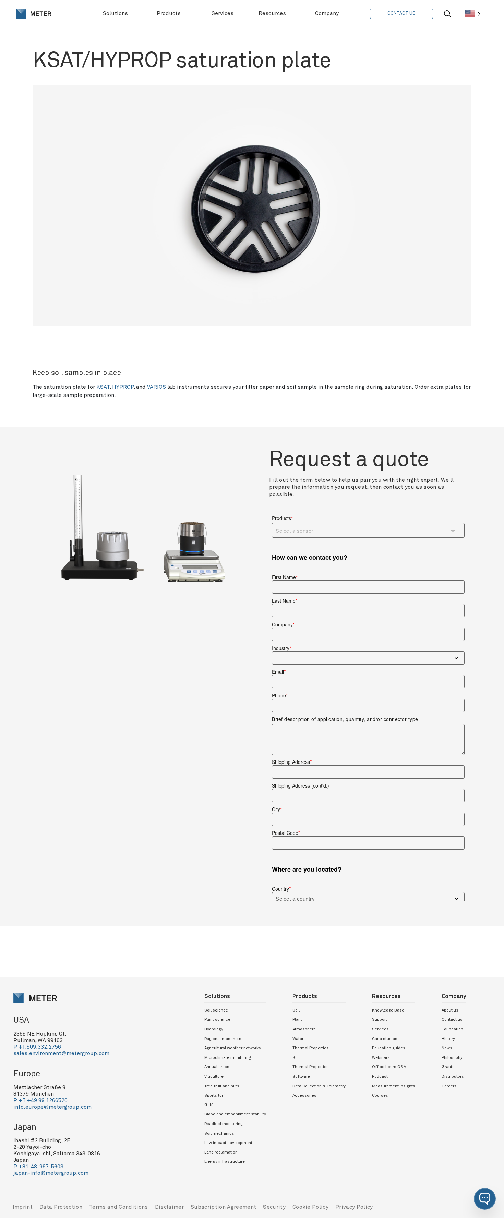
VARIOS (156, 387)
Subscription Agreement (223, 1207)
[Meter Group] (33, 14)
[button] (485, 1199)
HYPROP (122, 387)
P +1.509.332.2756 (37, 1047)
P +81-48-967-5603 (38, 1166)
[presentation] (33, 14)
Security (274, 1207)
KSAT (102, 387)
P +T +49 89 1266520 (40, 1100)
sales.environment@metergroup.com (61, 1053)
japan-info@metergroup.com (50, 1173)
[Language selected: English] (473, 13)
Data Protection (60, 1207)
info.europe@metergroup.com (52, 1107)
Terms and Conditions (118, 1207)
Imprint (23, 1207)
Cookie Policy (310, 1207)
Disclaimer (169, 1207)
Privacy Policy (354, 1207)
